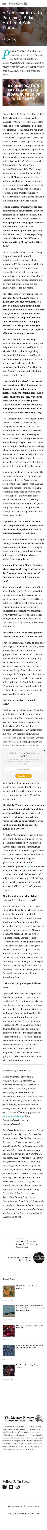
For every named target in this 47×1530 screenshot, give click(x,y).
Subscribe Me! (23, 776)
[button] (23, 754)
